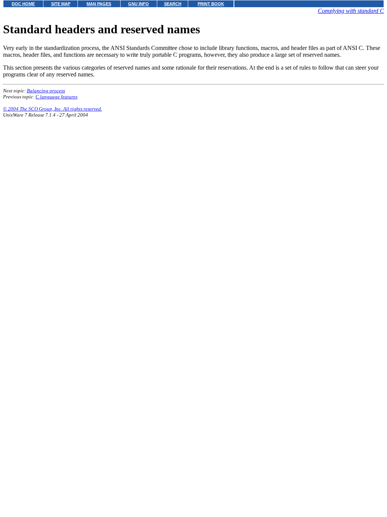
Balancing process (46, 90)
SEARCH (172, 4)
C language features (56, 97)
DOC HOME (23, 4)
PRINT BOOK (211, 4)
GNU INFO (138, 4)
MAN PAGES (99, 4)
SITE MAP (60, 4)
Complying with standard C (351, 11)
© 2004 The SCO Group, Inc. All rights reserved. (52, 109)
